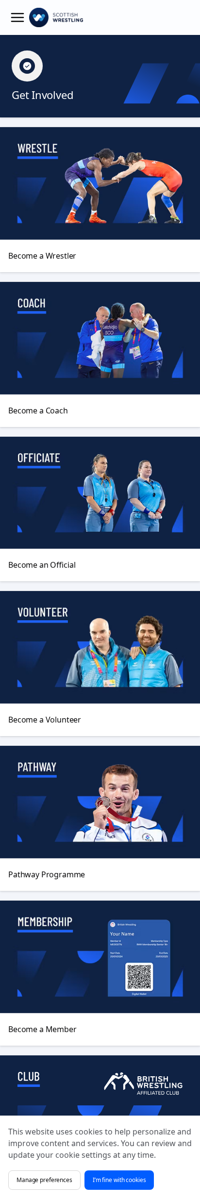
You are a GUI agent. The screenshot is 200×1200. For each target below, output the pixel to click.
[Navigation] (17, 17)
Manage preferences (44, 1180)
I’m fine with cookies (119, 1180)
